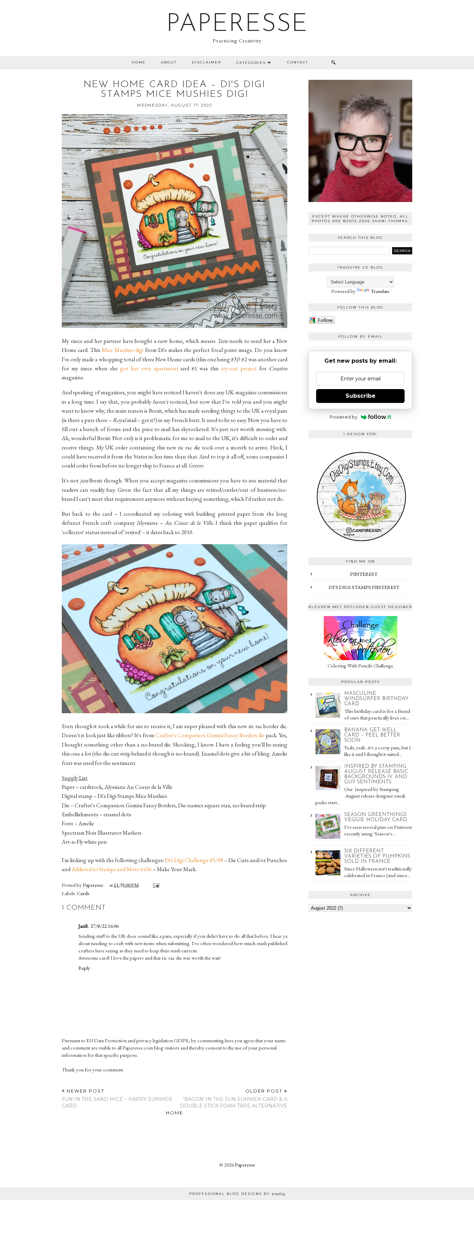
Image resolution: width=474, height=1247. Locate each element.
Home (139, 62)
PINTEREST (364, 574)
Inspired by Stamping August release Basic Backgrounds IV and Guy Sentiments (376, 774)
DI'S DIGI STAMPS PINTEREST (364, 587)
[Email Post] (154, 885)
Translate (380, 291)
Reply (84, 967)
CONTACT (297, 62)
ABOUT (169, 62)
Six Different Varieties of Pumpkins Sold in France (377, 856)
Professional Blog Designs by (237, 1193)
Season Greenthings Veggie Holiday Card (375, 817)
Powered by (343, 417)
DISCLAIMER (206, 62)
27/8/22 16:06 (105, 925)
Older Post (233, 1098)
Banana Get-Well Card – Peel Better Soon (372, 735)
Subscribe (360, 396)
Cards (83, 893)
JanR (83, 925)
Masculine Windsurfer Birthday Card (376, 699)
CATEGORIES (251, 62)
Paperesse (237, 24)
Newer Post (117, 1098)
